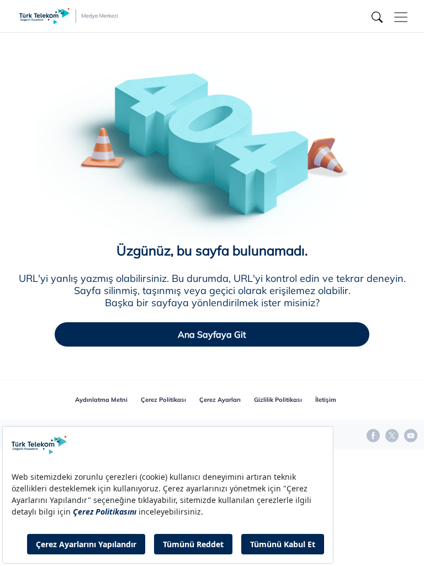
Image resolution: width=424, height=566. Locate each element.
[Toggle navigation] (401, 17)
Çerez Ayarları (220, 399)
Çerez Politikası (163, 399)
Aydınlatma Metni (101, 399)
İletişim (325, 399)
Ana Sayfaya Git (212, 334)
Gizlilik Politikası (278, 399)
